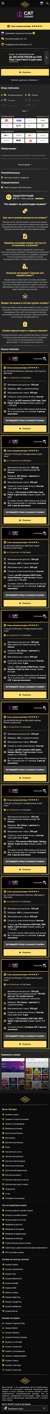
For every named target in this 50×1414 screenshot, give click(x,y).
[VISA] (19, 120)
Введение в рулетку (13, 1224)
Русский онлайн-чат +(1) (16, 39)
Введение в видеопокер (15, 1234)
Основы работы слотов (15, 1220)
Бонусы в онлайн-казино (16, 1215)
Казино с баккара (13, 1365)
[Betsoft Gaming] (31, 135)
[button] (25, 1408)
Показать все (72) (43, 131)
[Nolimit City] (19, 135)
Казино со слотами (13, 1342)
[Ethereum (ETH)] (31, 125)
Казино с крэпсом (13, 1370)
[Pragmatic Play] (42, 135)
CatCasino (38, 358)
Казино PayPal (11, 1264)
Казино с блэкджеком (15, 1351)
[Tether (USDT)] (42, 125)
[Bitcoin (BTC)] (42, 120)
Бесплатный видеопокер (16, 1170)
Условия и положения (15, 1198)
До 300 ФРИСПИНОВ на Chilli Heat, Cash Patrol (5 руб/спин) (25, 372)
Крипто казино (11, 1292)
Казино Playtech (12, 1332)
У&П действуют (14, 61)
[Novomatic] (7, 140)
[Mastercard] (7, 120)
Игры (7, 1147)
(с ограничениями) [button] (30, 388)
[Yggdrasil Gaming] (42, 140)
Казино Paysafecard (14, 1269)
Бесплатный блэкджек (15, 1161)
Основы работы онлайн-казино (19, 1210)
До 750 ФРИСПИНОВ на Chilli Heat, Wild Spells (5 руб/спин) (24, 896)
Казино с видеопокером (15, 1356)
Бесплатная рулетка (14, 1156)
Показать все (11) (43, 116)
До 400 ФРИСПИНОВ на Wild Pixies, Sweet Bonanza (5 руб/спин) (21, 547)
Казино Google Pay (13, 1302)
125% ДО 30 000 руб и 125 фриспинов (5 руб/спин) (23, 630)
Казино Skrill (10, 1288)
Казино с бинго (12, 1360)
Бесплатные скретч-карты (16, 1184)
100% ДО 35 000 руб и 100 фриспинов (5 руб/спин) (23, 455)
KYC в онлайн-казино (14, 1252)
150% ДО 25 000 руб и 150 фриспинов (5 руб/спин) (23, 804)
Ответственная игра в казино (18, 1243)
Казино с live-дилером (14, 1124)
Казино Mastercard (13, 1278)
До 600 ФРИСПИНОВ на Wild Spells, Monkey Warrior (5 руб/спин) (22, 721)
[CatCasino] (13, 358)
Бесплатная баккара (14, 1166)
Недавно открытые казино (17, 1119)
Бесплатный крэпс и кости (17, 1180)
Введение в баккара (14, 1238)
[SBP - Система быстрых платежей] (19, 125)
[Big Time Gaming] (31, 140)
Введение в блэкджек (14, 1229)
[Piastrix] (31, 120)
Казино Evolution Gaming (16, 1337)
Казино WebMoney (13, 1306)
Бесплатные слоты (13, 1152)
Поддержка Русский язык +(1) (18, 44)
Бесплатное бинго (13, 1175)
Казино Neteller (11, 1283)
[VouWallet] (7, 125)
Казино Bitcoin (11, 1311)
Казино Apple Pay (12, 1297)
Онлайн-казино (12, 1114)
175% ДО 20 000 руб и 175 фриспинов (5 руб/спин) (23, 979)
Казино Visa (10, 1274)
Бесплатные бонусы (14, 1133)
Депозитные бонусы (14, 1142)
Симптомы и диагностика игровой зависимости (26, 1248)
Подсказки (10, 1189)
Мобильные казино (13, 1128)
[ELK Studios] (19, 140)
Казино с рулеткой (13, 1346)
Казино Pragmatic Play (15, 1323)
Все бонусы (10, 1138)
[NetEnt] (7, 135)
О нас (7, 1193)
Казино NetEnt (11, 1328)
